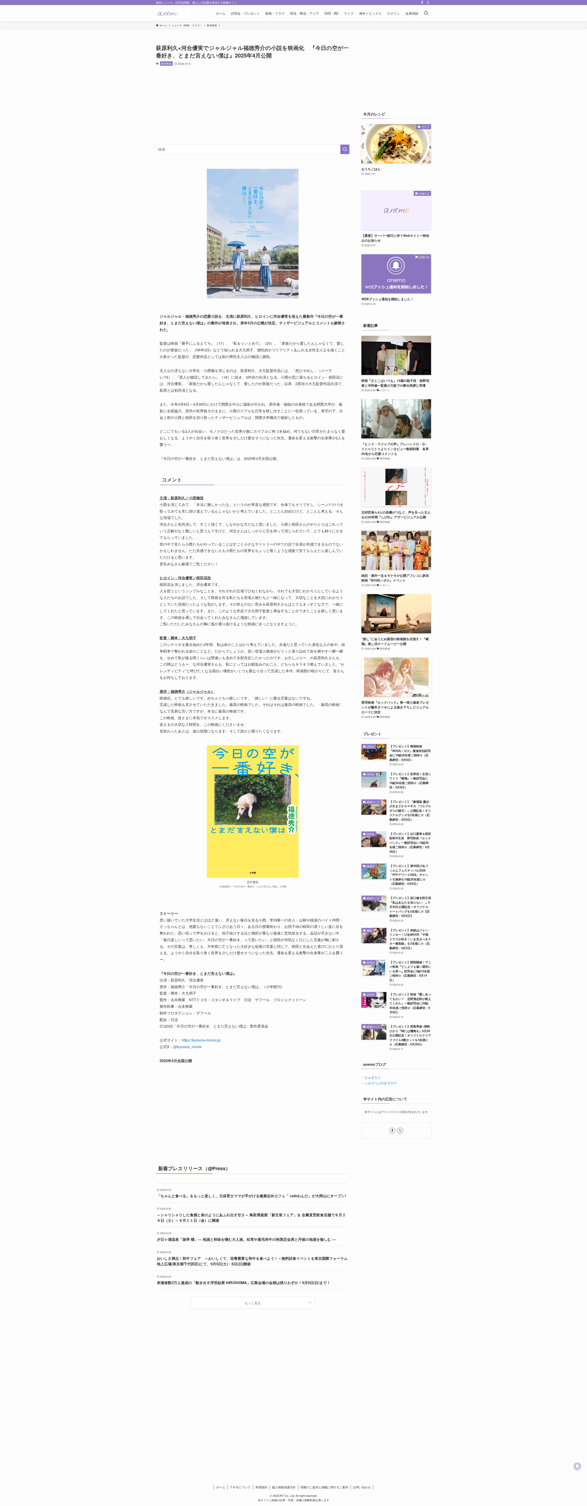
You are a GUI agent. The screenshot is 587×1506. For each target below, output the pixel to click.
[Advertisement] (252, 105)
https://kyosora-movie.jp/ (201, 1040)
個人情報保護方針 (284, 1487)
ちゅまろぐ (373, 1077)
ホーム (220, 1487)
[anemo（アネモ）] (173, 13)
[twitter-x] (428, 2)
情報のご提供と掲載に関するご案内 (324, 1487)
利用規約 (261, 1487)
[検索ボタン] (426, 13)
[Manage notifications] (577, 1466)
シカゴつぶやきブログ (381, 1083)
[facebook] (422, 2)
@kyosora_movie (187, 1046)
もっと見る (253, 1302)
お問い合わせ (362, 1487)
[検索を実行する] (344, 149)
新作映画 (166, 63)
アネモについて (240, 1487)
